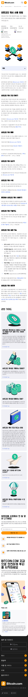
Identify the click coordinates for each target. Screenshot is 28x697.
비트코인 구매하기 (17, 146)
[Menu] (25, 2)
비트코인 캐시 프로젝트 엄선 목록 (9, 299)
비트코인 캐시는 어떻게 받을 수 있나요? (13, 500)
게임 (20, 293)
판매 (2, 155)
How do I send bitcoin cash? (11, 471)
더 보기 (6, 631)
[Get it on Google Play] (14, 644)
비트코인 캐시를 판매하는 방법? (12, 399)
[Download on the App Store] (14, 649)
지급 (17, 256)
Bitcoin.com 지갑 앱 (12, 119)
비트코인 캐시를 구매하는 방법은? (13, 368)
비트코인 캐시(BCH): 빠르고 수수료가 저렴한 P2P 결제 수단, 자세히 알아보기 (13, 331)
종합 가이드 (18, 127)
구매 (23, 153)
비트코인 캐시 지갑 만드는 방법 (12, 428)
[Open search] (22, 2)
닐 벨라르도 (5, 621)
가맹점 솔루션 (20, 278)
